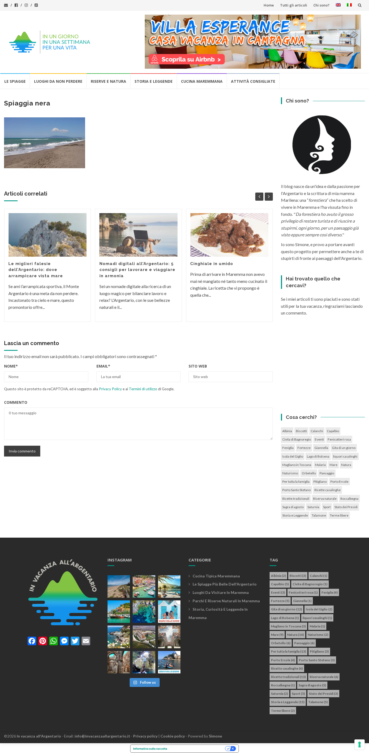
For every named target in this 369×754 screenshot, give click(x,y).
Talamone (319, 515)
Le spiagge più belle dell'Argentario (225, 584)
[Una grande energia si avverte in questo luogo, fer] (119, 662)
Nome (11, 366)
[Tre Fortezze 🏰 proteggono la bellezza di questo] (119, 611)
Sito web (198, 366)
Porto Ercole (339, 481)
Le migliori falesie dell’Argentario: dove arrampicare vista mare (35, 269)
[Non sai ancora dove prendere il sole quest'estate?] (169, 611)
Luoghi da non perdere (58, 81)
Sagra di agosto (293, 507)
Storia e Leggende (154, 81)
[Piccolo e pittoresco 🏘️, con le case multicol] (144, 586)
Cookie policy (172, 736)
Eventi (319, 439)
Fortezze (304, 448)
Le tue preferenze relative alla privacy (198, 748)
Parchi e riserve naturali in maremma (226, 600)
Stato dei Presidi (346, 507)
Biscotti (301, 431)
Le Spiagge (15, 81)
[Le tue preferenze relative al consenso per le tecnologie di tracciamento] (359, 744)
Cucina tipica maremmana (216, 576)
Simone (215, 736)
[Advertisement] (323, 366)
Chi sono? (321, 5)
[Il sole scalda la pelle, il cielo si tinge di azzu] (119, 586)
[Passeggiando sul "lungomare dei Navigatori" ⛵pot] (169, 586)
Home (269, 5)
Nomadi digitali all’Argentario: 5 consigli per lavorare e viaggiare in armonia (137, 269)
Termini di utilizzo (143, 389)
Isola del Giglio (292, 456)
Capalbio (333, 431)
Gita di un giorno (343, 448)
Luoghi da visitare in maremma (221, 592)
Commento (15, 402)
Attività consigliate (253, 81)
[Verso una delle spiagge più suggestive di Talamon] (119, 637)
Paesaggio (327, 473)
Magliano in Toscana (296, 465)
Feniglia (288, 448)
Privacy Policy (110, 389)
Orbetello (309, 473)
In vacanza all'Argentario (39, 736)
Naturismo (290, 473)
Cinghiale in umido (211, 263)
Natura (346, 465)
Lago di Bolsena (318, 456)
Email (103, 366)
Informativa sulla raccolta (150, 748)
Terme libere (339, 515)
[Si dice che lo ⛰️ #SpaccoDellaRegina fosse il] (169, 662)
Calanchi (317, 431)
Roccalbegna (349, 499)
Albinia (287, 431)
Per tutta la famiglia (296, 481)
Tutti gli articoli (293, 5)
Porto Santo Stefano (296, 490)
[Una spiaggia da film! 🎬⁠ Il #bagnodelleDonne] (144, 611)
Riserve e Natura (108, 81)
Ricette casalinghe (327, 490)
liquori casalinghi (345, 456)
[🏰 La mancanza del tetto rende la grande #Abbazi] (169, 637)
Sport (327, 507)
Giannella (321, 448)
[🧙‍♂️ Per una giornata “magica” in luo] (144, 637)
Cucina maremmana (202, 81)
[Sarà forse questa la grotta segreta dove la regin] (144, 662)
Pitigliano (320, 481)
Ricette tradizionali (295, 499)
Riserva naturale (325, 499)
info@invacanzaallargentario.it (102, 736)
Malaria (320, 465)
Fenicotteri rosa (339, 439)
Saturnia (313, 507)
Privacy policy (145, 736)
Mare (333, 465)
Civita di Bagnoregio (296, 439)
